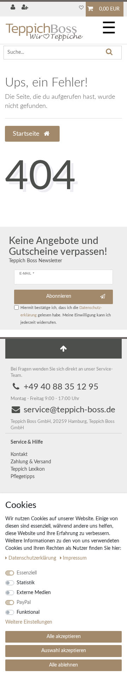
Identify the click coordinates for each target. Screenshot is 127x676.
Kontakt (19, 454)
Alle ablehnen (63, 665)
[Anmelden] (13, 8)
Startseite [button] (27, 134)
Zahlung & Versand (31, 461)
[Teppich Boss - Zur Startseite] (44, 29)
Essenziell (27, 573)
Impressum (75, 558)
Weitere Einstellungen (28, 622)
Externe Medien (34, 592)
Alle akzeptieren (64, 636)
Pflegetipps (23, 476)
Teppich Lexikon (28, 469)
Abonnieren (58, 296)
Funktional (28, 612)
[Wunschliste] (81, 8)
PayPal (24, 602)
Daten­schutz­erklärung (33, 558)
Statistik (26, 582)
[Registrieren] (26, 8)
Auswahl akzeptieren (63, 650)
